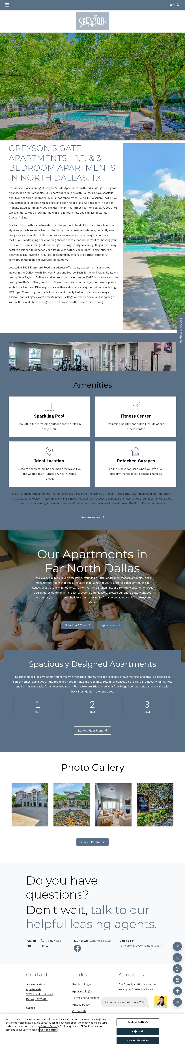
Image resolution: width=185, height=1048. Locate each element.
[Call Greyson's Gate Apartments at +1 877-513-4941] (178, 4)
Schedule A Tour (76, 625)
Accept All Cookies (138, 1040)
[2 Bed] (92, 706)
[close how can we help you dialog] (143, 1002)
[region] (92, 1031)
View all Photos (90, 842)
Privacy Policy (81, 1004)
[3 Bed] (147, 706)
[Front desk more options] (177, 1002)
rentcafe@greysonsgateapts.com (141, 945)
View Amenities (91, 517)
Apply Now (112, 625)
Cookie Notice (48, 1029)
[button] (172, 4)
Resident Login (81, 984)
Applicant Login (82, 991)
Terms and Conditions (85, 997)
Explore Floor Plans (91, 730)
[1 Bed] (37, 706)
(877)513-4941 (101, 941)
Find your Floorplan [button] (181, 332)
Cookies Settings (138, 1022)
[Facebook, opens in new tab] (77, 948)
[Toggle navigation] (7, 4)
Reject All (137, 1031)
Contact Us (79, 1011)
